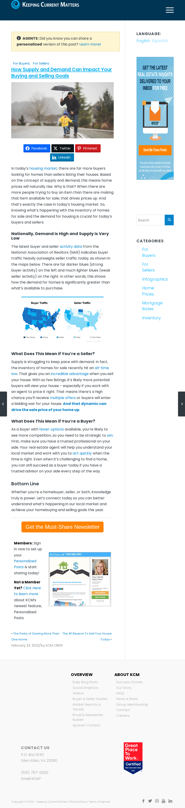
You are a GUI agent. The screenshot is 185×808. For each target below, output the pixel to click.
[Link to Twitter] (150, 801)
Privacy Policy (78, 801)
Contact (123, 710)
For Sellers (41, 63)
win (110, 435)
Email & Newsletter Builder (88, 717)
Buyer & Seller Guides (90, 699)
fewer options (51, 429)
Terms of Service (99, 801)
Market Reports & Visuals (87, 707)
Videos (78, 693)
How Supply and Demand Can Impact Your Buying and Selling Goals (61, 72)
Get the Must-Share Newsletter (62, 527)
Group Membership (132, 704)
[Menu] (167, 10)
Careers (123, 715)
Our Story (124, 687)
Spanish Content (86, 725)
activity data (71, 246)
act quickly (82, 453)
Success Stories (129, 682)
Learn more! (90, 44)
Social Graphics (85, 687)
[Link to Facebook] (143, 801)
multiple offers (63, 397)
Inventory (148, 318)
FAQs (120, 693)
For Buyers (21, 63)
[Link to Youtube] (163, 801)
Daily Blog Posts (85, 682)
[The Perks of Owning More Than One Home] (3, 404)
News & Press (127, 699)
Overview (82, 674)
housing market (43, 168)
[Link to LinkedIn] (170, 801)
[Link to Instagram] (156, 801)
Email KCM (30, 778)
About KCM (126, 674)
